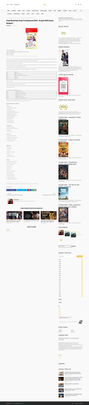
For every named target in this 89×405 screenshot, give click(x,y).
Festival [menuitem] (28, 10)
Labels (60, 308)
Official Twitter (61, 339)
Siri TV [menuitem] (32, 13)
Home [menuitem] (8, 10)
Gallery (60, 356)
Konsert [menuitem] (65, 10)
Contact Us (81, 403)
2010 (70, 291)
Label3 (60, 312)
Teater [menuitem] (37, 13)
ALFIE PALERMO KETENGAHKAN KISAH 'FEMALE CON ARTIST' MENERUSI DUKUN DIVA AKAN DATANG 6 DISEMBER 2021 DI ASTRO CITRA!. (73, 379)
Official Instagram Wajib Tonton (64, 338)
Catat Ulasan (8, 231)
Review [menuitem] (23, 13)
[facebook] (76, 4)
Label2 (60, 311)
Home (8, 4)
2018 (70, 275)
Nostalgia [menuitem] (9, 13)
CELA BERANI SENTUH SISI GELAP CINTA (31, 220)
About (60, 315)
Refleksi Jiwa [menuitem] (17, 13)
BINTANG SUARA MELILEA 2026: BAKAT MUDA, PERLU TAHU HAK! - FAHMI (13, 221)
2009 (70, 293)
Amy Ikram (8, 25)
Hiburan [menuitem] (59, 10)
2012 (71, 287)
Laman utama (8, 17)
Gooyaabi (22, 403)
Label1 (60, 310)
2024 (70, 263)
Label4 (60, 313)
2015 (70, 281)
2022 (70, 267)
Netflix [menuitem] (74, 10)
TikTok (72, 330)
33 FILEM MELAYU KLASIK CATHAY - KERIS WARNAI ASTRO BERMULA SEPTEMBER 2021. (73, 373)
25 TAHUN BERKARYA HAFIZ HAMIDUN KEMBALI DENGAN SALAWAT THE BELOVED (73, 395)
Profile (11, 4)
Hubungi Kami (16, 4)
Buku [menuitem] (24, 10)
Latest (60, 358)
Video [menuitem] (42, 13)
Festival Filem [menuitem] (35, 10)
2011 (70, 289)
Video (60, 357)
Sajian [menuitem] (28, 13)
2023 (70, 265)
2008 (70, 295)
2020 (70, 271)
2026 (71, 259)
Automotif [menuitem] (13, 10)
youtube (60, 331)
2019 (70, 273)
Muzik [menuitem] (70, 10)
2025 (70, 261)
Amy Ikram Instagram (75, 338)
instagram (73, 331)
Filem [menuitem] (55, 10)
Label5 (60, 314)
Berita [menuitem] (19, 10)
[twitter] (78, 4)
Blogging (14, 403)
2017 (70, 277)
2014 (70, 283)
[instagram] (80, 4)
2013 (70, 285)
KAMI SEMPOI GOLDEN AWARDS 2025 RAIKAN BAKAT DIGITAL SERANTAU (47, 221)
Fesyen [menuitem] (50, 10)
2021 (70, 269)
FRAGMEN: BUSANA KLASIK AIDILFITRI (72, 383)
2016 (70, 279)
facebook (60, 330)
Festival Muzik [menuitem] (43, 10)
